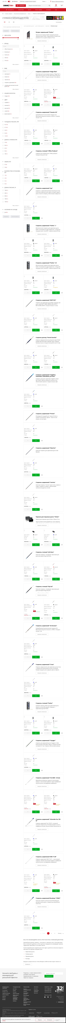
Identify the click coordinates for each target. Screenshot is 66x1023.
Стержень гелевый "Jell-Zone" (45, 552)
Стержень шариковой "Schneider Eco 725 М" (48, 820)
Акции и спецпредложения (27, 989)
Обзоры (4, 997)
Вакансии (36, 992)
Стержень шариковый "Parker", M (46, 263)
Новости (4, 996)
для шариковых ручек (29, 26)
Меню (43, 1)
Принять (40, 1020)
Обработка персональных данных (26, 999)
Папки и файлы (38, 9)
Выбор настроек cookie (26, 1005)
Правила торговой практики (27, 1002)
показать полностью (42, 40)
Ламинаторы (21, 9)
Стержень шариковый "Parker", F (46, 225)
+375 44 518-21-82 (47, 990)
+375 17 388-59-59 (47, 988)
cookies (3, 1020)
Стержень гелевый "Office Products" (47, 151)
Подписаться (49, 976)
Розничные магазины (36, 991)
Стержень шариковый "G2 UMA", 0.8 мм (48, 778)
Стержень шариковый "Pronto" (45, 413)
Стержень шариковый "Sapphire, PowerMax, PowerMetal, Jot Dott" (46, 375)
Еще (56, 9)
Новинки (25, 991)
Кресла (29, 9)
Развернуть (27, 964)
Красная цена (26, 995)
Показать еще (54, 26)
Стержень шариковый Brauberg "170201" (48, 898)
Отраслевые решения (25, 993)
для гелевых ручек (40, 26)
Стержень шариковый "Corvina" (45, 482)
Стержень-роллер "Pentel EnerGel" (46, 337)
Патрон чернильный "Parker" (45, 32)
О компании (4, 990)
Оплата (14, 990)
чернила (47, 26)
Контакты (36, 988)
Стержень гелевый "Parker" (44, 703)
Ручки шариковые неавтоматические (11, 27)
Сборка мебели (5, 994)
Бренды (3, 999)
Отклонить (49, 1020)
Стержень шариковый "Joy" (44, 188)
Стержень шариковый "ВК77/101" (46, 300)
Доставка (15, 988)
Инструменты (11, 9)
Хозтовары (48, 9)
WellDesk (14, 1000)
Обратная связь (16, 993)
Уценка (24, 996)
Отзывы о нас (5, 991)
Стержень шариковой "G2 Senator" (46, 625)
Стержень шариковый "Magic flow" (46, 71)
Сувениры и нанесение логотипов (15, 998)
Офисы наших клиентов (16, 995)
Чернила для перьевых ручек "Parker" (47, 517)
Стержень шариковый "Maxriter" (46, 448)
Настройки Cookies (57, 1020)
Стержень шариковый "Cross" (45, 664)
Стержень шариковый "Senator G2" (46, 112)
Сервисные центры (6, 993)
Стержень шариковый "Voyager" (46, 740)
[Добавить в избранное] (42, 64)
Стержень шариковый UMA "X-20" (46, 856)
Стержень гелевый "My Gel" (44, 586)
